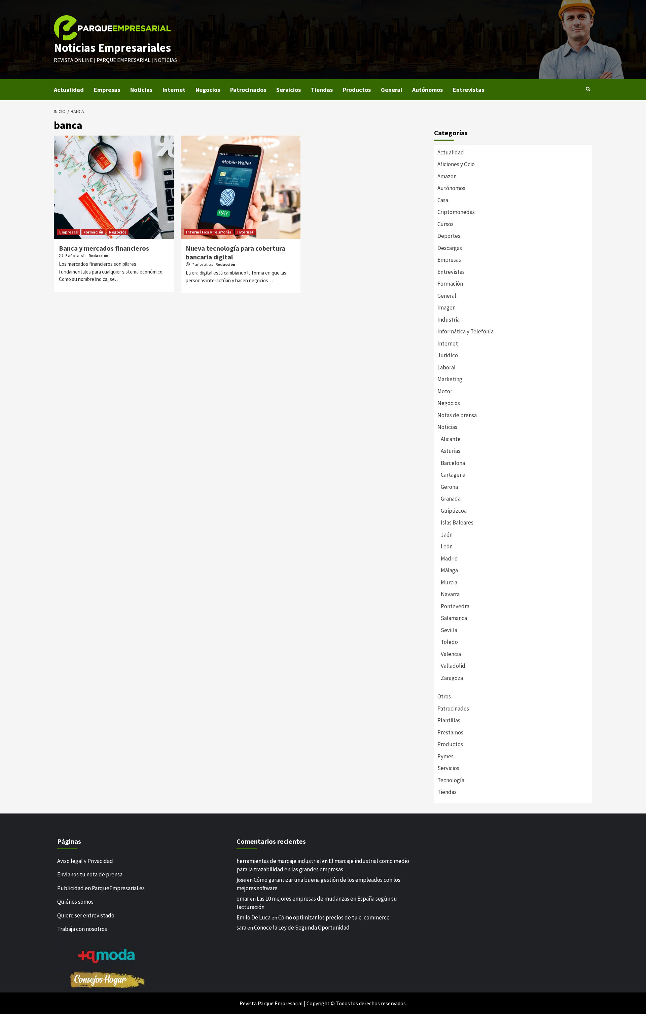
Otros (444, 696)
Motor (444, 391)
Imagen (446, 307)
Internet (174, 90)
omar (243, 898)
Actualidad (69, 90)
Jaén (447, 534)
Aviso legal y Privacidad (85, 861)
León (447, 546)
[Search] (588, 89)
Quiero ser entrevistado (85, 915)
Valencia (451, 654)
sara (241, 927)
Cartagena (453, 474)
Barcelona (453, 463)
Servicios (288, 90)
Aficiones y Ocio (456, 164)
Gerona (449, 487)
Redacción (98, 255)
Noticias (141, 90)
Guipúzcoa (454, 510)
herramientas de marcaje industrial (279, 861)
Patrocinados (248, 90)
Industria (448, 319)
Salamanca (454, 618)
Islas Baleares (457, 522)
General (391, 90)
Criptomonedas (456, 212)
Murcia (449, 582)
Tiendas (322, 90)
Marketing (449, 379)
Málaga (449, 570)
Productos (357, 90)
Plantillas (448, 720)
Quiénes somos (75, 901)
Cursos (445, 224)
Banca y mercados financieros (104, 248)
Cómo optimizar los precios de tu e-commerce (334, 917)
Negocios (207, 90)
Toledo (449, 642)
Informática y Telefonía (208, 231)
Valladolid (453, 665)
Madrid (449, 558)
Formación (93, 231)
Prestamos (450, 732)
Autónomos (427, 90)
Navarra (450, 594)
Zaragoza (452, 678)
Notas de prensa (457, 415)
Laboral (446, 367)
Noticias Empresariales (112, 47)
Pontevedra (455, 606)
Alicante (451, 439)
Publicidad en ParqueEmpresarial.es (101, 888)
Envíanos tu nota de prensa (89, 874)
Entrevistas (468, 90)
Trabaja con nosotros (82, 929)
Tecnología (450, 780)
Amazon (447, 176)
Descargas (449, 248)
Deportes (448, 236)
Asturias (450, 451)
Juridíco (447, 355)
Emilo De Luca (254, 917)
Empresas (107, 90)
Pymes (445, 756)
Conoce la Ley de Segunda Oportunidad (302, 927)
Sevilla (449, 630)
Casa (442, 200)
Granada (451, 498)
